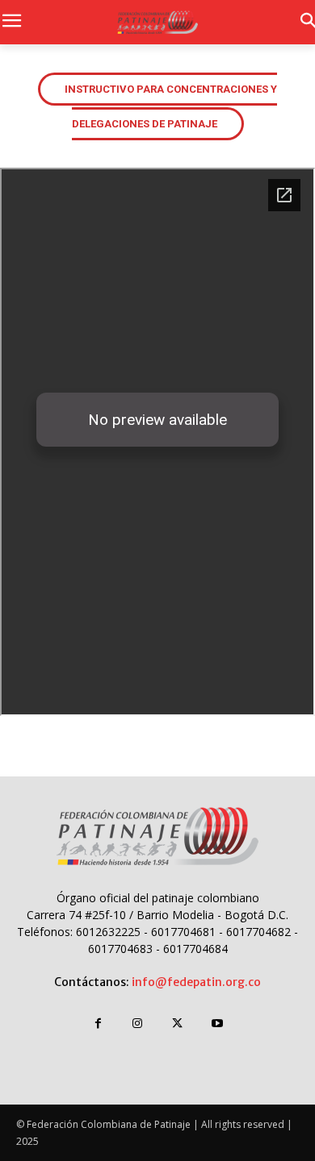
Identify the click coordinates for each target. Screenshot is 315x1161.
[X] (177, 1023)
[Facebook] (98, 1023)
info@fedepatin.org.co (196, 982)
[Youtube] (217, 1023)
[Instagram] (137, 1023)
